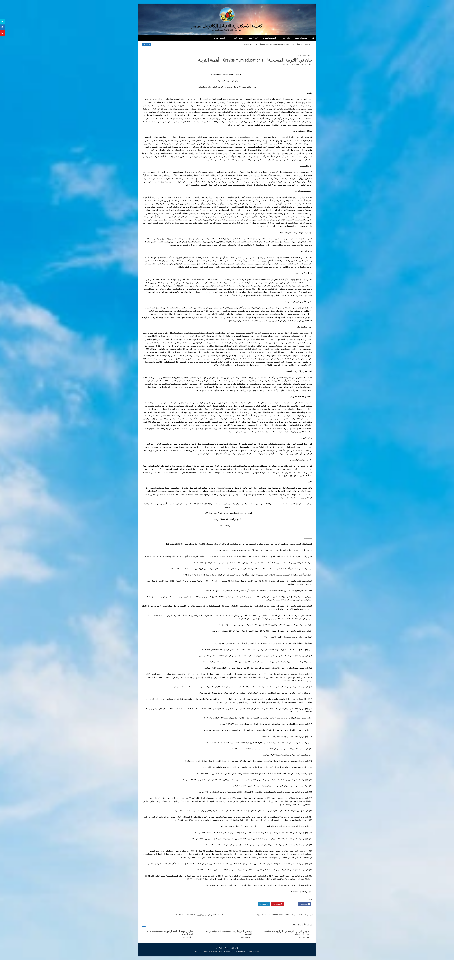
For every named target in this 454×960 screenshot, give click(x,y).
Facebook (304, 904)
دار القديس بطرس (220, 38)
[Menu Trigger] (428, 5)
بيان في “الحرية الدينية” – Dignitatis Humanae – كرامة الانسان (229, 933)
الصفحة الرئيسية (301, 38)
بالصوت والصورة (269, 38)
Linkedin (263, 904)
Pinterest (277, 904)
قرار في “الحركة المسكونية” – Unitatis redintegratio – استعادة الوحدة (285, 915)
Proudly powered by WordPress (209, 951)
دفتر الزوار (286, 38)
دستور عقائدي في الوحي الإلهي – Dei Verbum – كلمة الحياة (198, 915)
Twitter (290, 904)
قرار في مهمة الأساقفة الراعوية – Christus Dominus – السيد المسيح (170, 933)
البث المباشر (253, 38)
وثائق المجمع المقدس (303, 55)
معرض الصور (238, 38)
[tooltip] (2, 21)
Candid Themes (252, 951)
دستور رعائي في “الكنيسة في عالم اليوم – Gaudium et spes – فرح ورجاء (287, 933)
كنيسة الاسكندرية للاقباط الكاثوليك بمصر (227, 26)
